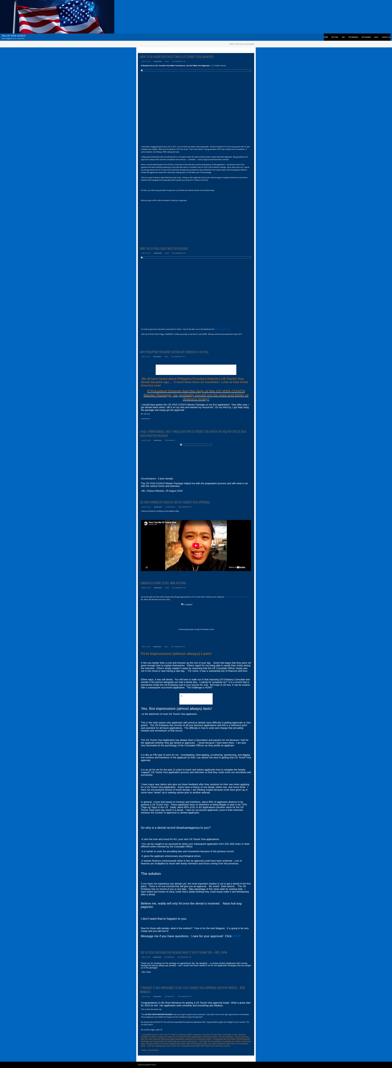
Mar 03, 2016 (146, 588)
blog (167, 61)
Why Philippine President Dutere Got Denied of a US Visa (174, 352)
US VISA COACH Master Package (236, 597)
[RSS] (253, 1065)
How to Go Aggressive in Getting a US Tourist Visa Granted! (177, 57)
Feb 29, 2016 (145, 647)
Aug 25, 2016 (146, 440)
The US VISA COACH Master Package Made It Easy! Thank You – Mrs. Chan (183, 952)
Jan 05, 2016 (145, 996)
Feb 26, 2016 (145, 957)
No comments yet (179, 61)
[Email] (251, 1065)
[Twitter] (238, 1065)
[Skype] (245, 1065)
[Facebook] (236, 1065)
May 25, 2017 (146, 61)
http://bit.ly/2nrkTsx (223, 329)
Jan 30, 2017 (145, 357)
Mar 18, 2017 (146, 253)
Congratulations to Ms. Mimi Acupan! (163, 583)
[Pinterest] (247, 1065)
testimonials (170, 440)
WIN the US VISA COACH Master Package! (164, 249)
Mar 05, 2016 (146, 507)
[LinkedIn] (240, 1065)
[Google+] (249, 1065)
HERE (236, 936)
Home (231, 44)
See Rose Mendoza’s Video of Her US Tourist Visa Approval (175, 502)
